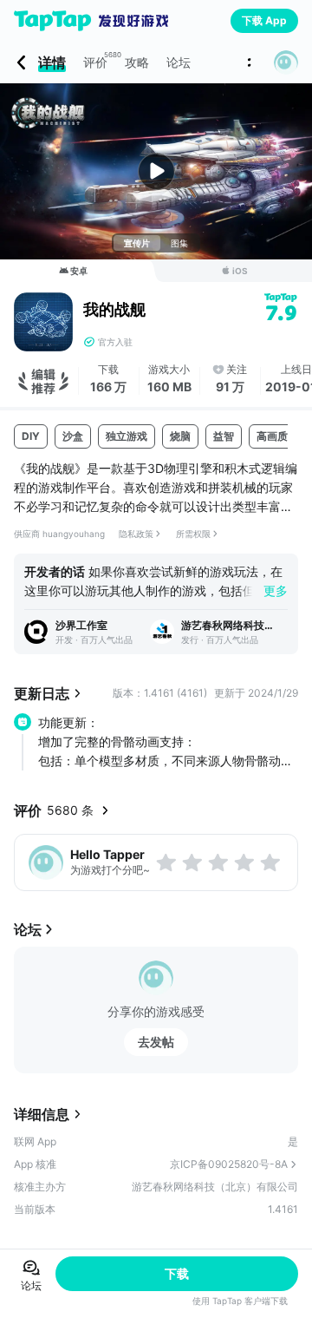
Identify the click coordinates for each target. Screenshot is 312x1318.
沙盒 (72, 436)
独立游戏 (126, 436)
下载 (177, 1273)
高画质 (272, 436)
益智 (223, 436)
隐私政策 (136, 533)
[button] (286, 62)
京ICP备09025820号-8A (229, 1163)
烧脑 (180, 436)
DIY (31, 436)
